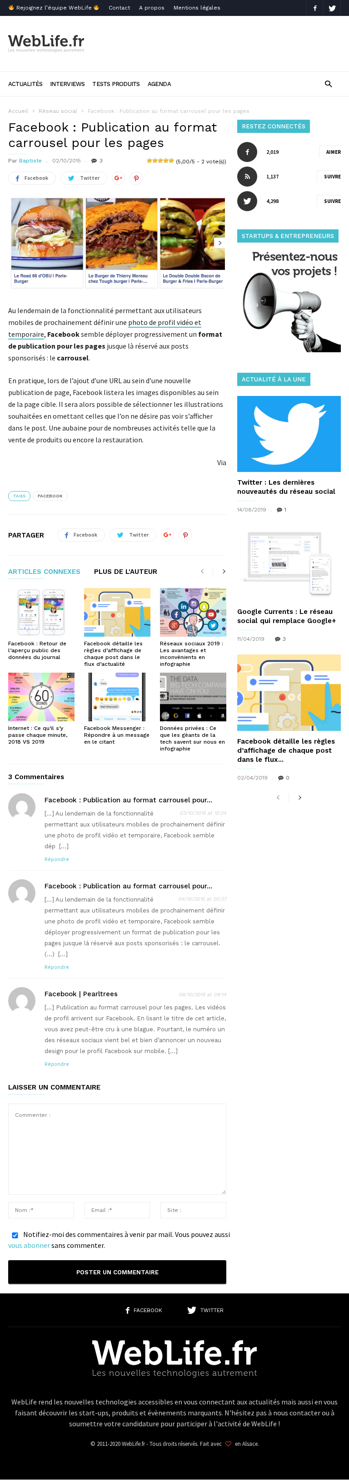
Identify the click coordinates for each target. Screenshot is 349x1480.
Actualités (25, 84)
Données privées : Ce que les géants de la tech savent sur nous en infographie (192, 738)
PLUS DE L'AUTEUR (125, 572)
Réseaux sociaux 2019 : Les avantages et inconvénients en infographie (191, 653)
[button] (328, 83)
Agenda (159, 84)
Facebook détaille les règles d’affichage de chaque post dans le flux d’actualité (113, 653)
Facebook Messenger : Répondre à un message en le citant (117, 735)
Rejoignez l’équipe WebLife (54, 8)
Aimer (333, 152)
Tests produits (116, 84)
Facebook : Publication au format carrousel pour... (128, 800)
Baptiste (30, 160)
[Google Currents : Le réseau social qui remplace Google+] (289, 563)
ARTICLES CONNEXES (44, 572)
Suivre (332, 176)
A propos (152, 8)
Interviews (67, 84)
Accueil (18, 111)
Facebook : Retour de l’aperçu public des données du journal (37, 650)
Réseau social (58, 111)
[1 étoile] (149, 160)
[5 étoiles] (171, 160)
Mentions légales (197, 8)
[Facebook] (315, 8)
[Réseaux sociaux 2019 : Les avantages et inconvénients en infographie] (193, 612)
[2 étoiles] (155, 160)
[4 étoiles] (166, 160)
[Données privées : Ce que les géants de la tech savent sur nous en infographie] (193, 697)
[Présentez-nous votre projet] (289, 349)
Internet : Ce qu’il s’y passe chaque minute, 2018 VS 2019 (37, 735)
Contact (119, 8)
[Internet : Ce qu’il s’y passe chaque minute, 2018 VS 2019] (41, 697)
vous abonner (29, 1245)
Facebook (50, 495)
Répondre (57, 859)
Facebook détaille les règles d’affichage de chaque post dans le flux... (286, 750)
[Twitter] (332, 8)
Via (221, 462)
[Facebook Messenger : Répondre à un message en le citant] (117, 697)
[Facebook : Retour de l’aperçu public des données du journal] (41, 612)
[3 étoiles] (160, 160)
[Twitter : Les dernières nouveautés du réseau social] (289, 434)
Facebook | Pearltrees (81, 994)
